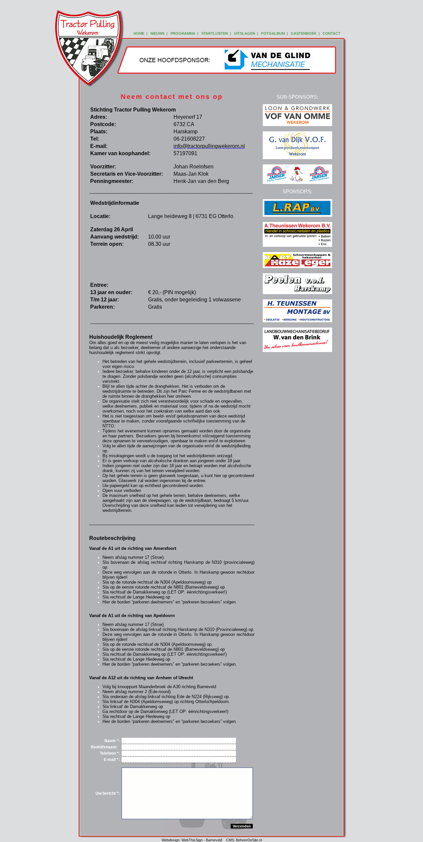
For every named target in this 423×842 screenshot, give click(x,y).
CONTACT (331, 33)
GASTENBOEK (304, 33)
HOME (139, 33)
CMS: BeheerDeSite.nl (244, 840)
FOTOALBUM (273, 33)
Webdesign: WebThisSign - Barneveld (192, 840)
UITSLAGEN (244, 33)
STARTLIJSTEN (214, 33)
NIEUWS (157, 33)
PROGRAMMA (183, 33)
